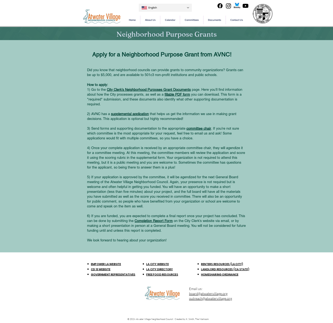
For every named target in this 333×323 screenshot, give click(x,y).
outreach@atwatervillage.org (210, 298)
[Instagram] (228, 5)
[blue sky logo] (237, 5)
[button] (214, 20)
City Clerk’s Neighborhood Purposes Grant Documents (149, 89)
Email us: (195, 289)
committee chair (198, 128)
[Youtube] (245, 5)
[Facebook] (220, 5)
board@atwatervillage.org (208, 293)
